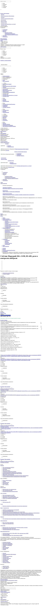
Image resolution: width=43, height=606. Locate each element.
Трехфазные (5, 106)
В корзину (2, 312)
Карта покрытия (3, 38)
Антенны (2, 17)
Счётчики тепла (4, 25)
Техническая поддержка (9, 232)
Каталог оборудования (4, 13)
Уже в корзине (7, 386)
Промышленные (6, 101)
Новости (4, 31)
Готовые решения (3, 39)
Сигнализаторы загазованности (9, 92)
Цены (1, 40)
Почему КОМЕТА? (6, 228)
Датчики (2, 14)
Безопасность (7, 231)
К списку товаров (3, 320)
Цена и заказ (2, 276)
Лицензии (5, 35)
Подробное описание (4, 389)
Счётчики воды (4, 22)
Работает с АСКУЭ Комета (5, 315)
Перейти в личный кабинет (5, 60)
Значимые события (8, 32)
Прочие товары (4, 21)
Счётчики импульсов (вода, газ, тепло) (8, 24)
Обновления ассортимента (10, 33)
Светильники (3, 20)
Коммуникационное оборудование (7, 15)
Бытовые (4, 100)
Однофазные (5, 105)
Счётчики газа (5, 94)
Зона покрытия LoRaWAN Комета (11, 34)
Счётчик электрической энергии (7, 18)
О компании (5, 29)
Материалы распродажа (7, 90)
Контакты (4, 30)
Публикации (5, 36)
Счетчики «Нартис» (6, 107)
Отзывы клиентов (8, 243)
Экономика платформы (9, 230)
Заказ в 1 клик (3, 313)
